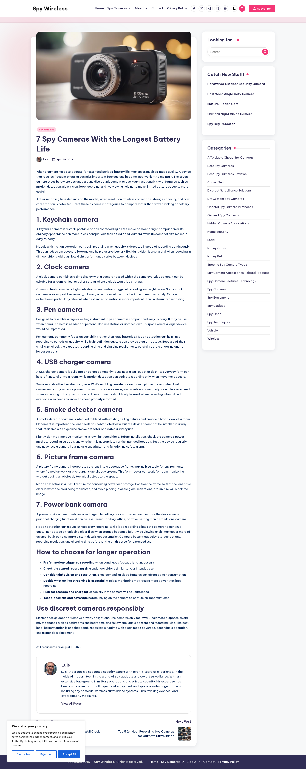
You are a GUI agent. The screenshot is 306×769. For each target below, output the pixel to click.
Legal (211, 240)
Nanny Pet (214, 256)
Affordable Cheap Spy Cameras (230, 157)
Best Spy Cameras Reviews (227, 174)
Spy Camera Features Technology (231, 281)
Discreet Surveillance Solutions (229, 190)
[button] (262, 8)
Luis (65, 665)
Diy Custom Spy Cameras (225, 199)
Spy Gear (214, 314)
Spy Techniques (218, 322)
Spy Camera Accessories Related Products (238, 273)
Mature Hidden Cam (222, 104)
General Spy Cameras (223, 215)
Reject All (46, 754)
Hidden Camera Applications (228, 223)
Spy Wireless (50, 8)
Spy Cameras (217, 289)
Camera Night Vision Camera (230, 114)
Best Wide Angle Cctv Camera (230, 94)
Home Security (217, 232)
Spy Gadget (46, 129)
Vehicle (212, 330)
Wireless (213, 339)
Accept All (69, 754)
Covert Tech (216, 182)
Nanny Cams (216, 248)
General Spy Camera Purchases (230, 207)
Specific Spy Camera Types (227, 265)
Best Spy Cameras (220, 166)
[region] (46, 741)
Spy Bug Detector (221, 124)
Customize (23, 754)
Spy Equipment (218, 297)
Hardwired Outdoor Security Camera (236, 84)
